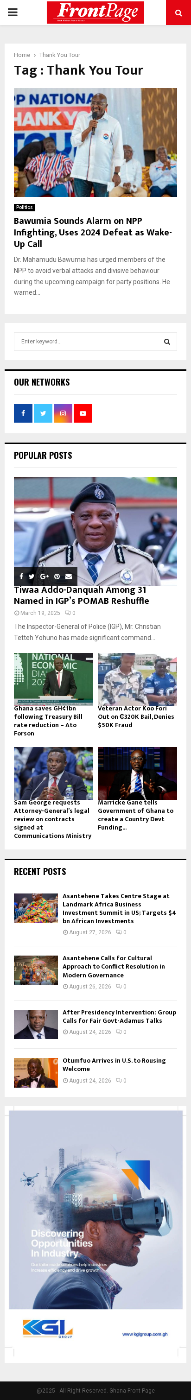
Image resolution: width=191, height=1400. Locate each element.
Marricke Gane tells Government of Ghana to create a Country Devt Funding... (135, 815)
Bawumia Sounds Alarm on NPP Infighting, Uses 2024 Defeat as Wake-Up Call (93, 232)
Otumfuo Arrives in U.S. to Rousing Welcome (114, 1064)
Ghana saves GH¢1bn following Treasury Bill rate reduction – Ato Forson (48, 721)
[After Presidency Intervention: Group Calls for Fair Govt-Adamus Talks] (36, 1024)
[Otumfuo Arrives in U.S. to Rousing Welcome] (36, 1072)
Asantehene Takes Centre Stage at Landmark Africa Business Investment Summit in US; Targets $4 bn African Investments (119, 909)
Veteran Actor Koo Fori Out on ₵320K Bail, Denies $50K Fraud (136, 716)
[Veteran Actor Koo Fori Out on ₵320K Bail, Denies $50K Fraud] (137, 679)
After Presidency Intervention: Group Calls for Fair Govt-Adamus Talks (119, 1016)
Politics (24, 207)
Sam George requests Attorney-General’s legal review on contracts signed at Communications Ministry (52, 819)
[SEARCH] (167, 341)
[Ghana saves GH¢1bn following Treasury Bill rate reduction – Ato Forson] (53, 679)
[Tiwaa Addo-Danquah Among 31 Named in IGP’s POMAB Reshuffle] (95, 531)
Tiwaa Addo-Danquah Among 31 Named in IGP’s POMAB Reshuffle (81, 595)
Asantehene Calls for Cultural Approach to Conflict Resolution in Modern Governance (114, 966)
